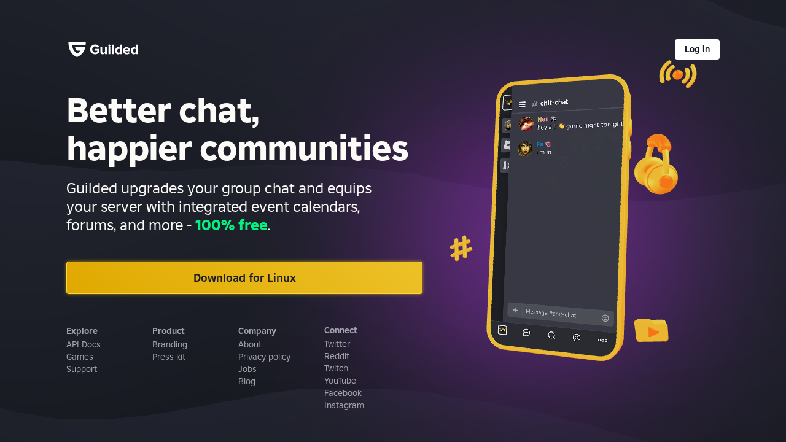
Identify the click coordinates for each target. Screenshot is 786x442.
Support (81, 369)
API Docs (83, 344)
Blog (246, 381)
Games (79, 357)
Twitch (336, 368)
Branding (169, 344)
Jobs (247, 369)
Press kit (168, 357)
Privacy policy (264, 357)
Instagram (344, 405)
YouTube (340, 381)
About (250, 344)
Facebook (343, 393)
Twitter (337, 344)
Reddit (336, 356)
